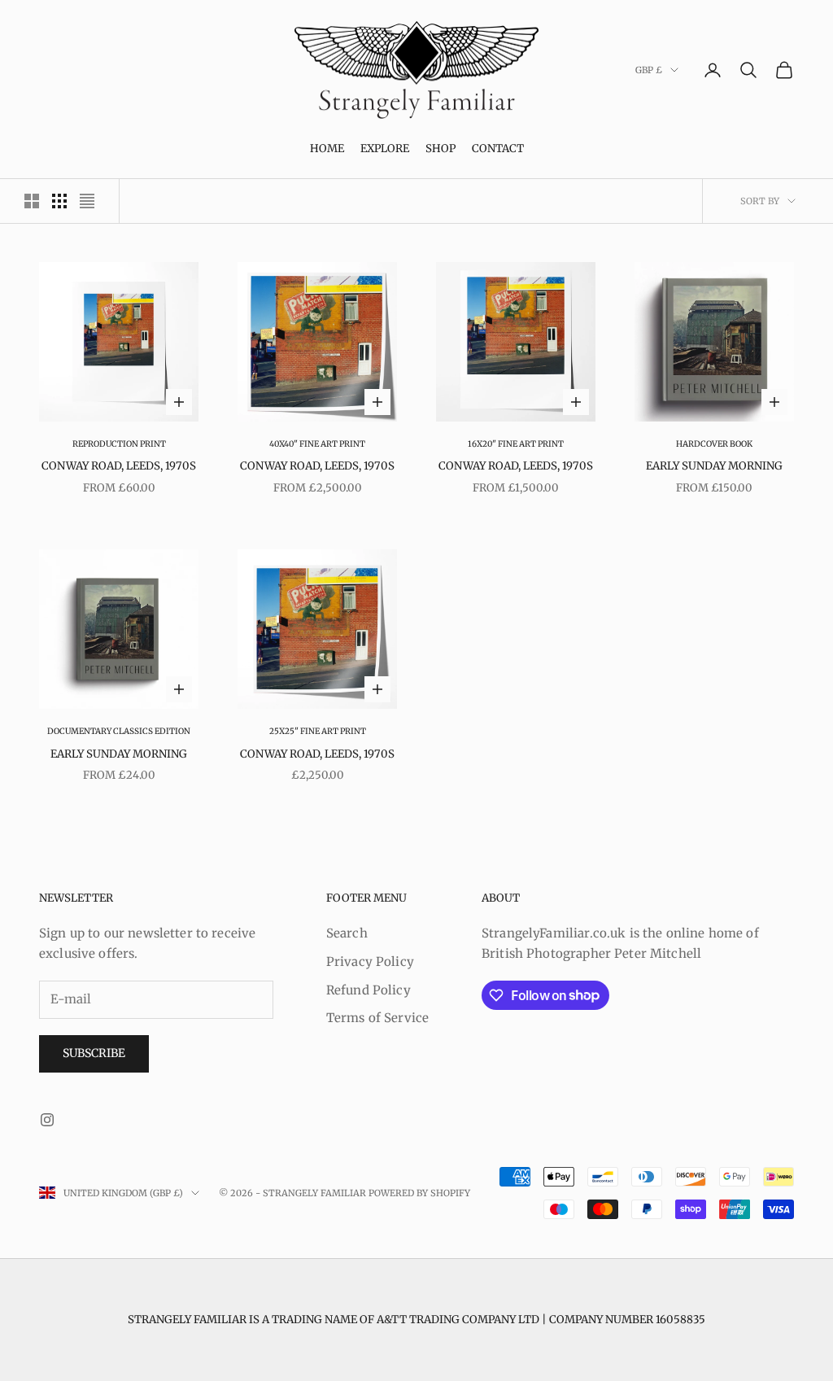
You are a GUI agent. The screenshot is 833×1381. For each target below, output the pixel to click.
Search (347, 933)
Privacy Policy (370, 961)
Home (327, 148)
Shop (440, 148)
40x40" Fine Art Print (317, 444)
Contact (498, 148)
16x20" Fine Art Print (516, 444)
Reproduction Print (119, 444)
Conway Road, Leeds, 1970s (118, 466)
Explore (384, 148)
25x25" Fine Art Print (317, 731)
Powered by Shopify (419, 1193)
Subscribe (94, 1053)
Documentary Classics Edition (118, 731)
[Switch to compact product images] (87, 201)
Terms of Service (377, 1017)
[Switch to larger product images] (31, 201)
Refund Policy (368, 990)
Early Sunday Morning (714, 466)
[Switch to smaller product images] (59, 201)
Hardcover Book (714, 444)
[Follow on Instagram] (47, 1120)
